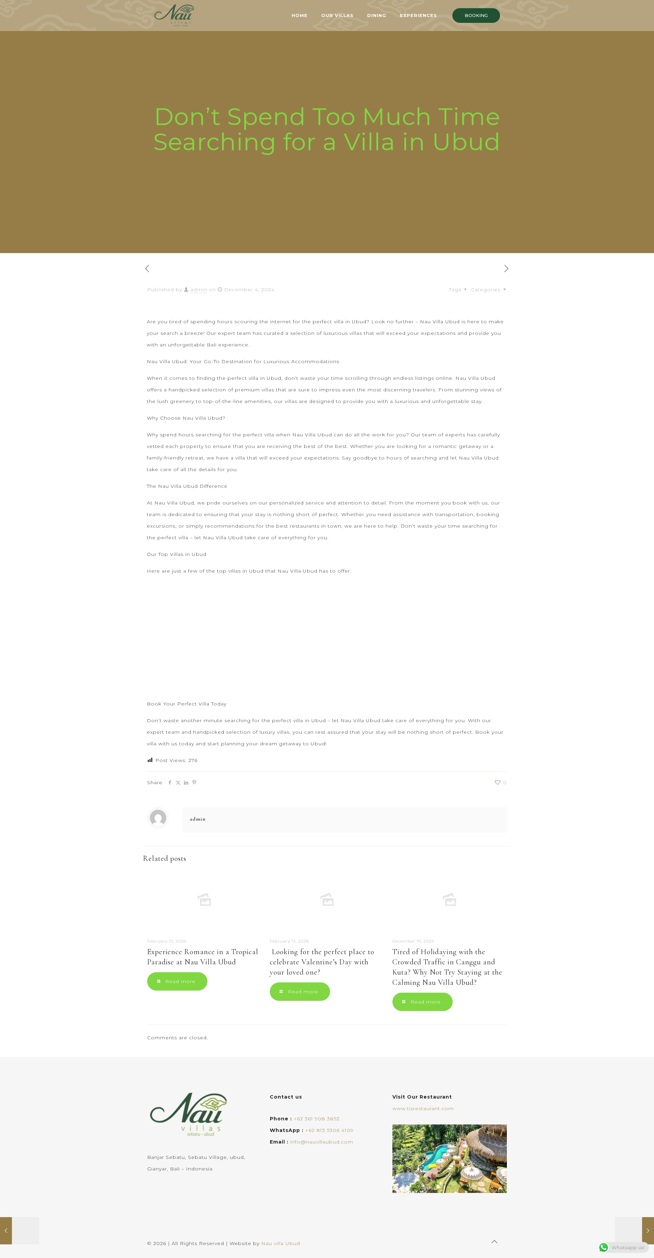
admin (198, 289)
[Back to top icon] (494, 1241)
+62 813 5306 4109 (329, 1130)
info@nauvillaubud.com (321, 1142)
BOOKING (476, 15)
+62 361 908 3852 (317, 1119)
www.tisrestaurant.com (423, 1108)
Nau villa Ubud (280, 1243)
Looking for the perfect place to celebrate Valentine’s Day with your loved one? (322, 962)
